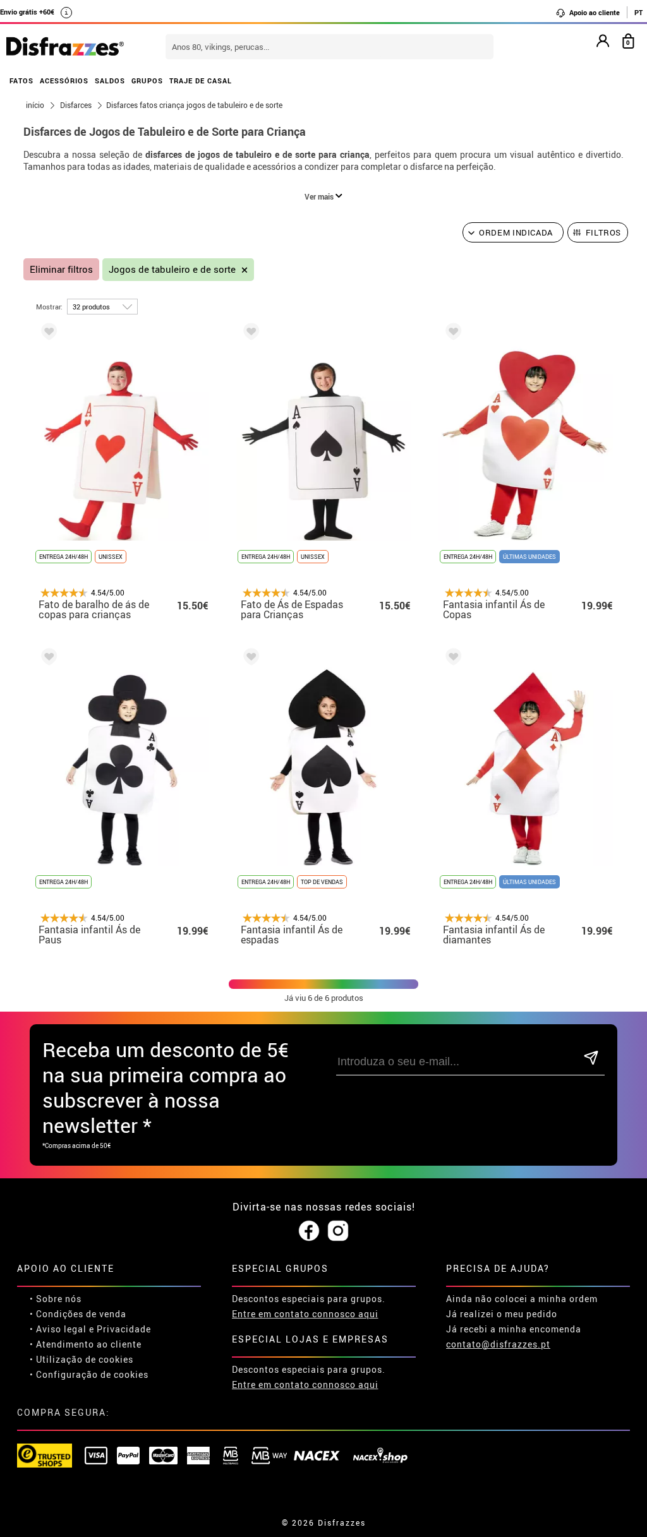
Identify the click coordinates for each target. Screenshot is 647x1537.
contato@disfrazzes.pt (498, 1344)
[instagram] (338, 1231)
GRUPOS (147, 80)
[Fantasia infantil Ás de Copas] (451, 334)
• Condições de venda (78, 1314)
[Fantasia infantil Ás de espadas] (249, 659)
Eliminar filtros (61, 269)
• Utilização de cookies (81, 1359)
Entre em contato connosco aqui (305, 1314)
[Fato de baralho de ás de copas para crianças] (46, 334)
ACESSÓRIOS (64, 80)
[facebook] (309, 1231)
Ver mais (320, 196)
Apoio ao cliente (593, 12)
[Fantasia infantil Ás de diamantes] (451, 659)
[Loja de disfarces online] (65, 47)
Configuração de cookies (92, 1374)
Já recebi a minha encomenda (513, 1329)
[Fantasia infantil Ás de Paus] (46, 659)
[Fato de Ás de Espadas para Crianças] (249, 334)
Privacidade (124, 1329)
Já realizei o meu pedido (501, 1314)
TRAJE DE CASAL (200, 80)
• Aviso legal (58, 1329)
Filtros (604, 232)
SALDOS (110, 80)
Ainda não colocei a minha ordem (522, 1299)
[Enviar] (591, 1058)
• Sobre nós (56, 1299)
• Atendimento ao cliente (86, 1344)
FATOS (21, 80)
